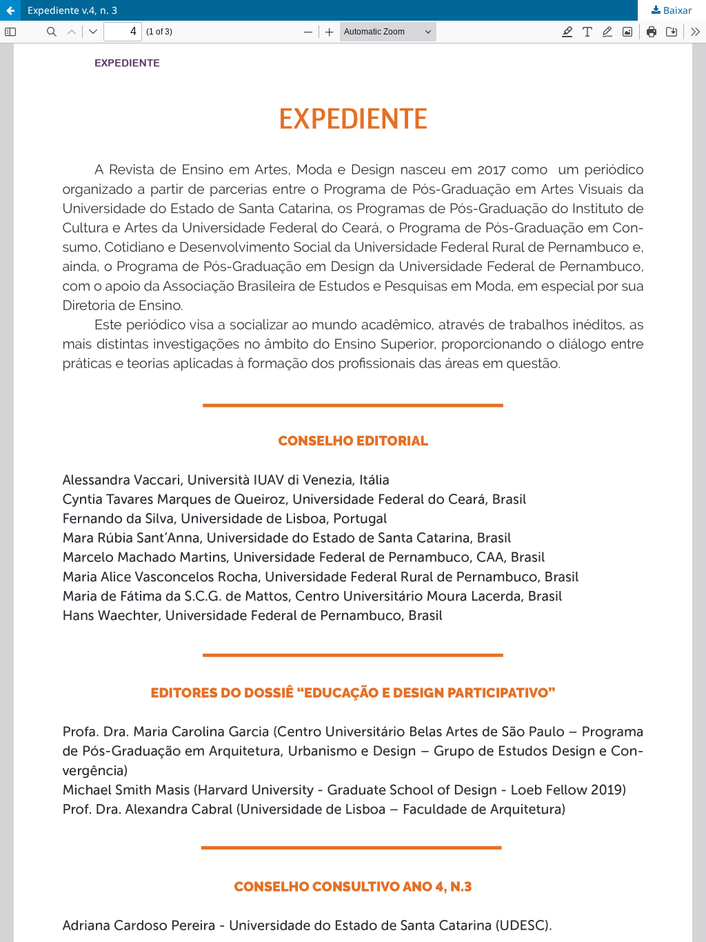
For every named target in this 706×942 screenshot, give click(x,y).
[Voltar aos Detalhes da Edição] (10, 10)
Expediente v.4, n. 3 (72, 10)
